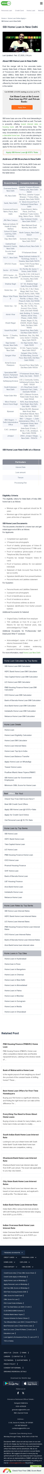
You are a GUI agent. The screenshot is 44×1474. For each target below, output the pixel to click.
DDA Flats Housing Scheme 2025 (15, 1292)
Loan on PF (33, 1337)
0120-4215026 (21, 1406)
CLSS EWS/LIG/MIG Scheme (13, 1311)
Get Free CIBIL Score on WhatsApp (16, 1288)
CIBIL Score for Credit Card (13, 1295)
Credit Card (19, 10)
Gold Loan (31, 1329)
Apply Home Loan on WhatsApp (15, 1280)
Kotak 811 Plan (31, 1322)
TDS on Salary (8, 1341)
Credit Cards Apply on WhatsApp (15, 1277)
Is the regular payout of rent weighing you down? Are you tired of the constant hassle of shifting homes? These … (22, 1077)
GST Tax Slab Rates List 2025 (14, 1307)
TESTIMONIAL (9, 1360)
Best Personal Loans (11, 1326)
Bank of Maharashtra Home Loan (18, 1070)
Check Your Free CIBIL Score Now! (26, 1471)
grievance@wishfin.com (21, 1410)
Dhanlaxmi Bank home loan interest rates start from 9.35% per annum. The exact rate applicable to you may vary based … (22, 1168)
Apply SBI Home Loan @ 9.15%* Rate (22, 152)
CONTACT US (18, 1356)
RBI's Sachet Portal (21, 1413)
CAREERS (7, 1356)
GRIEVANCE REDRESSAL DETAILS (15, 1371)
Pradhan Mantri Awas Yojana (13, 1314)
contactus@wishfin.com (21, 1428)
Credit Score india (10, 1273)
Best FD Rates (21, 1329)
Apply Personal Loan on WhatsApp (16, 1284)
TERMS (23, 1353)
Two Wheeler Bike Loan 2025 (14, 1322)
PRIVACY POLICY (9, 1364)
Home (3, 18)
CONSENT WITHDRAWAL (12, 1368)
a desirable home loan (11, 135)
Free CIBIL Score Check (26, 1273)
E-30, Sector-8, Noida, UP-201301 (21, 1423)
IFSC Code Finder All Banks (13, 1303)
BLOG (16, 1353)
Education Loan (9, 1333)
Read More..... (30, 1463)
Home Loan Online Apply (16, 18)
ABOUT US (7, 1353)
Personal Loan (6, 10)
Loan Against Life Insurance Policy (15, 1337)
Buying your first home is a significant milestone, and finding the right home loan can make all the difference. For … (21, 1100)
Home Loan (31, 10)
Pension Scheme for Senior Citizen (16, 1318)
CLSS (28, 1307)
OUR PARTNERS (22, 1360)
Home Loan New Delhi (31, 653)
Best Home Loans (26, 1326)
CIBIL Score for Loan (11, 1299)
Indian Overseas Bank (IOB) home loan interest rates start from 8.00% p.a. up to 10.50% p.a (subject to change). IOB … (21, 1235)
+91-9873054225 (21, 1425)
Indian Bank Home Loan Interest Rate (20, 1205)
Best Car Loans (9, 1329)
